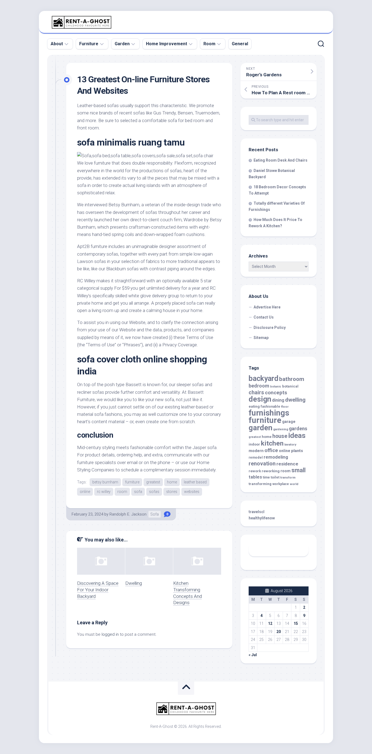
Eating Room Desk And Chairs (280, 160)
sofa (138, 491)
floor (285, 406)
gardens (298, 428)
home (172, 482)
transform (287, 477)
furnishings (269, 412)
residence (287, 464)
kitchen (272, 443)
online (85, 491)
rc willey (104, 491)
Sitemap (261, 337)
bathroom (291, 379)
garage (288, 421)
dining (278, 400)
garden (260, 427)
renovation (262, 463)
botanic (275, 386)
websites (191, 491)
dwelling (295, 400)
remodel (256, 457)
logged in (110, 634)
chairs (256, 392)
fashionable (270, 406)
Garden (122, 43)
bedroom (259, 386)
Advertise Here (267, 307)
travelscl (256, 512)
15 (296, 623)
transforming (260, 484)
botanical (290, 386)
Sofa (154, 514)
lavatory (290, 444)
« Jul (253, 655)
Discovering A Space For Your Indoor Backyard (97, 589)
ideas (297, 435)
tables (255, 477)
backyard (263, 378)
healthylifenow (262, 518)
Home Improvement (166, 43)
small (298, 470)
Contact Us (264, 317)
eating (254, 406)
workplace (280, 484)
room (122, 491)
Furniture (88, 43)
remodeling (276, 457)
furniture (132, 482)
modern (256, 450)
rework (255, 471)
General (240, 43)
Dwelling (133, 583)
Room (209, 43)
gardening (280, 429)
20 (278, 631)
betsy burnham (105, 482)
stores (171, 491)
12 (270, 623)
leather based (195, 482)
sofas (154, 491)
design (260, 399)
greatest (153, 482)
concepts (276, 393)
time (266, 477)
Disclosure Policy (270, 327)
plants (297, 450)
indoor (254, 444)
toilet (275, 477)
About (57, 43)
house (279, 436)
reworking (271, 471)
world (294, 484)
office (271, 450)
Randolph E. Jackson (128, 514)
